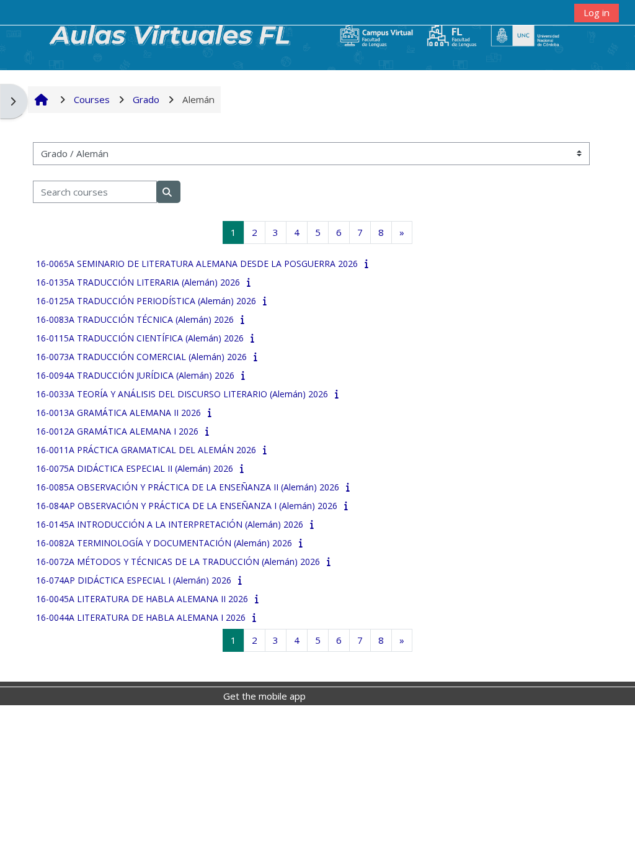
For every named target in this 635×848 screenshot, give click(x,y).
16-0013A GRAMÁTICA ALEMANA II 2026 (118, 412)
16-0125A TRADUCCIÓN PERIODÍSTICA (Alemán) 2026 (146, 301)
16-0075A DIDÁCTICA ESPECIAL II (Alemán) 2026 (134, 468)
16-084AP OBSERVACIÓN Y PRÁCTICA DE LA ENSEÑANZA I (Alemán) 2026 (186, 506)
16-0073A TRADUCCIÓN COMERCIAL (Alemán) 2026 (141, 357)
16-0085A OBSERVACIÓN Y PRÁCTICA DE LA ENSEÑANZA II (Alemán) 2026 (187, 487)
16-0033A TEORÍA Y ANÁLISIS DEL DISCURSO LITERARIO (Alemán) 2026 (182, 394)
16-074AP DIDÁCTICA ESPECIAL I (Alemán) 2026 (133, 580)
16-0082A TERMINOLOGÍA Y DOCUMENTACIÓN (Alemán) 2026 (164, 543)
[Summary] (368, 263)
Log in (597, 12)
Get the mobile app (264, 696)
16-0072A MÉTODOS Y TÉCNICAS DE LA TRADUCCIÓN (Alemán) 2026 (178, 561)
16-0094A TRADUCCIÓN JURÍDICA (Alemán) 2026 (135, 375)
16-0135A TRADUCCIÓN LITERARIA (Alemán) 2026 (138, 282)
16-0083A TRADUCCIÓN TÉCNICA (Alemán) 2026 (135, 319)
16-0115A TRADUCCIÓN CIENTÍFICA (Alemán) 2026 (140, 338)
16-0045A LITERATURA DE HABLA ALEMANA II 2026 (142, 599)
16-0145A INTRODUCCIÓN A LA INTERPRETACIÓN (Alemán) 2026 (169, 524)
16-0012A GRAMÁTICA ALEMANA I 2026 (117, 431)
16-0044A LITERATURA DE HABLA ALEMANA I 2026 (141, 617)
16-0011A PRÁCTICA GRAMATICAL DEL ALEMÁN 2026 (146, 450)
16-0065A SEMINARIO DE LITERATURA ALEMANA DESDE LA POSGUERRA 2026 (197, 263)
